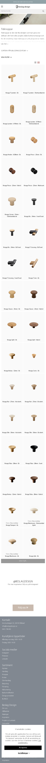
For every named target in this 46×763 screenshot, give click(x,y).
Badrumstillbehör (8, 693)
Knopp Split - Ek (12, 340)
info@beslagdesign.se (9, 626)
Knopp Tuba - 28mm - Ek (12, 463)
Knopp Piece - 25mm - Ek (34, 155)
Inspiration (5, 717)
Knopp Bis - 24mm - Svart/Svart (34, 216)
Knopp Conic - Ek (34, 371)
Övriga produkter (8, 696)
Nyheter (4, 668)
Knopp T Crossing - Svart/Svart (12, 278)
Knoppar (5, 674)
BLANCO (5, 699)
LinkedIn (5, 659)
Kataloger (5, 714)
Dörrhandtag (6, 680)
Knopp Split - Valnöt (34, 340)
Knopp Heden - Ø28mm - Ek (12, 155)
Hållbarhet (5, 711)
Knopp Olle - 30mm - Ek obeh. (34, 432)
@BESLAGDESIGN (23, 581)
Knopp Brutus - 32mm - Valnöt (12, 494)
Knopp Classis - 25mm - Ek (12, 309)
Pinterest (5, 656)
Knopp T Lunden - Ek (12, 93)
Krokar (4, 677)
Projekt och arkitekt (8, 720)
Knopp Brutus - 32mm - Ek (12, 371)
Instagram (5, 653)
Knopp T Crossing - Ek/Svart (33, 247)
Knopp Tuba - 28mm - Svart (34, 463)
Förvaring (5, 687)
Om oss (4, 708)
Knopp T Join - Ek (34, 278)
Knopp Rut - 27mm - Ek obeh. (34, 402)
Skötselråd (5, 723)
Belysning (5, 684)
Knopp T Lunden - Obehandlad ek (34, 93)
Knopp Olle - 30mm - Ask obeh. (12, 432)
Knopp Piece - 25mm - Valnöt (12, 185)
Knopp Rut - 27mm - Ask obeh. (12, 402)
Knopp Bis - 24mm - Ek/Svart (12, 247)
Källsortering (6, 690)
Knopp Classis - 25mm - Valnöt (34, 309)
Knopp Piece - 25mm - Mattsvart (34, 185)
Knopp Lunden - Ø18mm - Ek (12, 124)
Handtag (5, 671)
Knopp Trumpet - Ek (12, 525)
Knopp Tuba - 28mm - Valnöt (34, 494)
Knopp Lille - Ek (34, 556)
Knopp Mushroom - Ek (12, 556)
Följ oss (22, 607)
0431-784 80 (6, 629)
